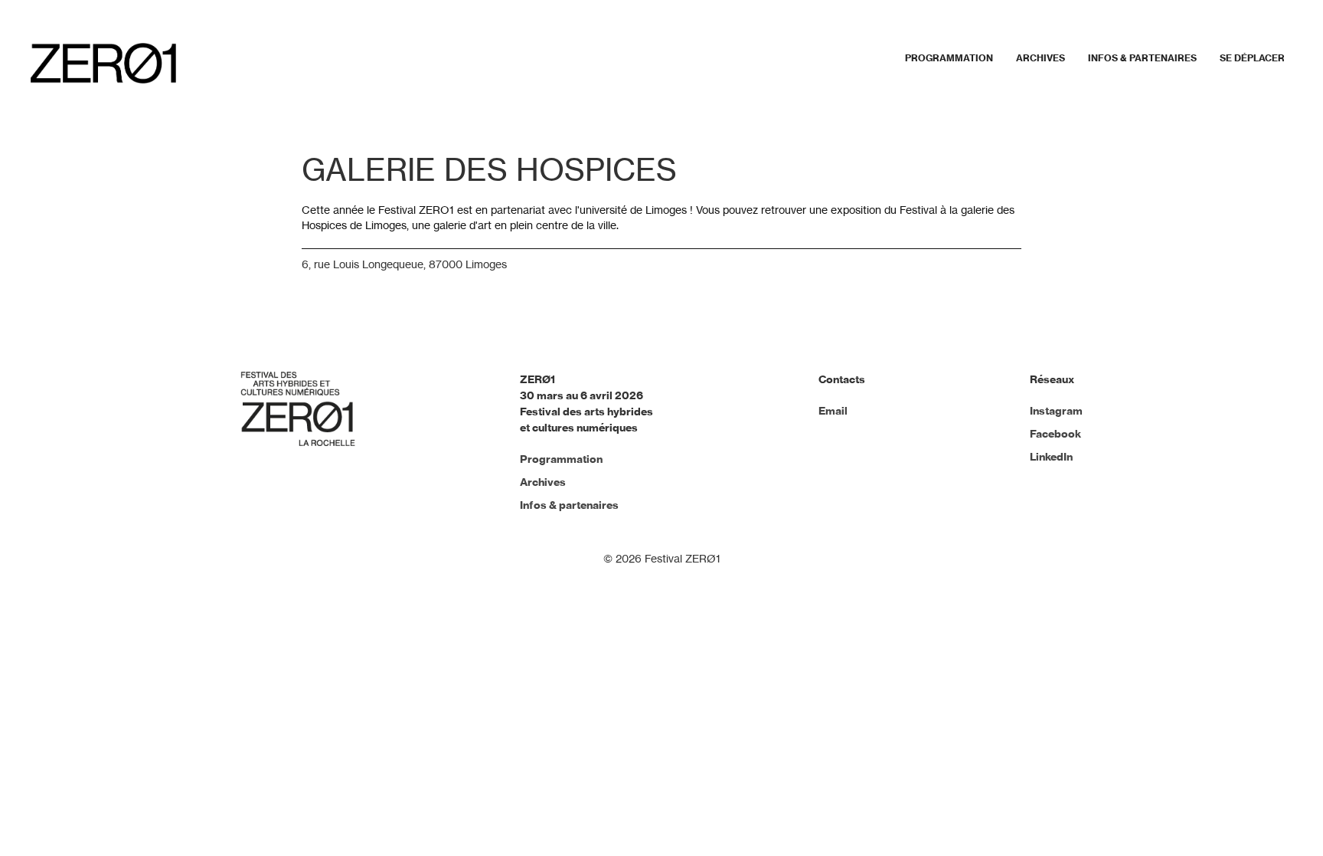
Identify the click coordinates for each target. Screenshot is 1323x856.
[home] (103, 63)
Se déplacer (1252, 58)
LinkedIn (1051, 457)
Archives (1040, 58)
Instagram (1056, 411)
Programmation (949, 58)
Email (833, 411)
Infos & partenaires (1142, 58)
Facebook (1055, 434)
